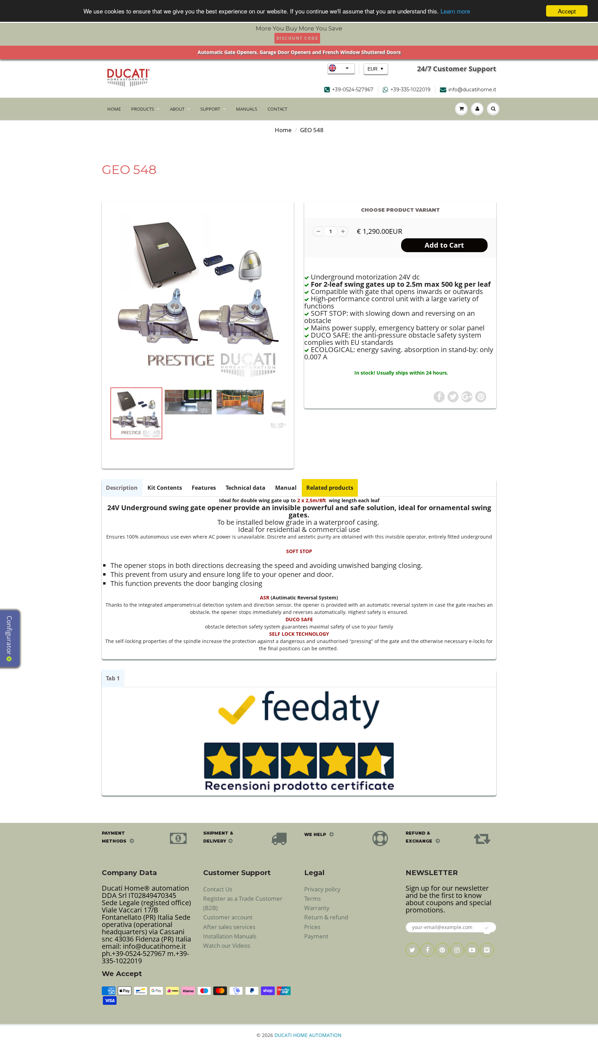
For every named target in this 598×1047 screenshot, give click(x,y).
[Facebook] (427, 950)
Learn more (455, 11)
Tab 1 (113, 678)
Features (204, 488)
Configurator (9, 636)
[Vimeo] (487, 950)
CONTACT (277, 109)
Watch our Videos (226, 945)
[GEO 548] (197, 295)
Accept (567, 11)
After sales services (229, 927)
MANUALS (246, 109)
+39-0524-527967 (352, 89)
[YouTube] (472, 950)
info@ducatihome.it (472, 89)
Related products (329, 488)
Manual (286, 488)
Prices (312, 927)
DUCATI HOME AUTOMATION (308, 1035)
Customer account (228, 917)
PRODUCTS (142, 109)
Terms (312, 898)
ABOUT (177, 109)
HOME (114, 109)
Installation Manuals (229, 936)
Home (283, 130)
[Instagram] (457, 950)
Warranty (316, 908)
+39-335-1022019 (410, 89)
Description (122, 488)
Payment (316, 936)
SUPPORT (210, 109)
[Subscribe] (487, 928)
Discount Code (297, 38)
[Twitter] (412, 950)
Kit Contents (164, 488)
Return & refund (326, 917)
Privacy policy (322, 889)
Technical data (245, 488)
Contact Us (217, 889)
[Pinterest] (442, 950)
